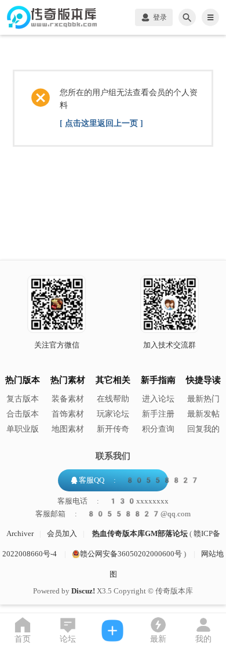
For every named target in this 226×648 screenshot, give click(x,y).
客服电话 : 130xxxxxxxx (113, 501)
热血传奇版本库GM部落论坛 (140, 533)
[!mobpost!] (113, 630)
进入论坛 (158, 398)
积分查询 (158, 429)
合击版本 (22, 414)
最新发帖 (203, 414)
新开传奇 (113, 429)
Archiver (20, 533)
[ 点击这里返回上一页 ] (101, 123)
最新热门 (203, 398)
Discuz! (83, 591)
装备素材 (68, 398)
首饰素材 (68, 414)
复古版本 (22, 398)
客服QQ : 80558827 (139, 480)
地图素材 (68, 429)
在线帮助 (113, 398)
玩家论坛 (113, 414)
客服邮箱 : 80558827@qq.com (113, 514)
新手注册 (158, 414)
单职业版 (22, 429)
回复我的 (203, 429)
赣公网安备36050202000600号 (131, 553)
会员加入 (62, 533)
